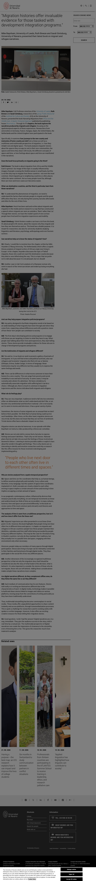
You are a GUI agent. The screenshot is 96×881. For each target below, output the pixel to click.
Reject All (71, 874)
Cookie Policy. (32, 879)
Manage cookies (71, 869)
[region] (48, 874)
